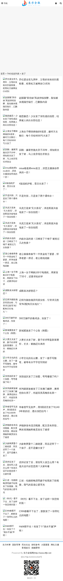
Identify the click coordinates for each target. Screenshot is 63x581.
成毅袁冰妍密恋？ (28, 291)
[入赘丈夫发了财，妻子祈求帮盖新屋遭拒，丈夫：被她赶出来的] (10, 351)
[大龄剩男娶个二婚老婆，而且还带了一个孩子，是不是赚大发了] (10, 455)
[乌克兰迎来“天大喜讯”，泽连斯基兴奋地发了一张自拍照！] (10, 217)
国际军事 (16, 545)
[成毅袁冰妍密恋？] (10, 293)
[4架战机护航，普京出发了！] (10, 189)
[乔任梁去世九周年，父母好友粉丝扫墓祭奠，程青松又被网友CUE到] (10, 91)
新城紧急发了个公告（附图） (34, 330)
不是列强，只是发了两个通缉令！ (36, 196)
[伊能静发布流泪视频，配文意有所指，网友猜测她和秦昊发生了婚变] (10, 437)
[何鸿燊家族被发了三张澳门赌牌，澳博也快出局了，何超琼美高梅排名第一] (10, 400)
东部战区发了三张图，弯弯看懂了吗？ (39, 376)
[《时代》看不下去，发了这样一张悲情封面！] (10, 504)
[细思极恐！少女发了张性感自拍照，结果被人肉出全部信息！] (10, 125)
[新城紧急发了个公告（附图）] (10, 333)
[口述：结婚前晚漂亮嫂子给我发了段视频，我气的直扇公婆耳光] (10, 492)
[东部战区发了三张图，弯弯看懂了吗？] (10, 382)
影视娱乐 (26, 548)
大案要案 (45, 545)
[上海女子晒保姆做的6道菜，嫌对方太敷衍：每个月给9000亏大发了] (10, 143)
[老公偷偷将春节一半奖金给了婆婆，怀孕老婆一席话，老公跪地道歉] (10, 266)
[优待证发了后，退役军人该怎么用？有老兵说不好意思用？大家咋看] (10, 474)
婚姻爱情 (36, 548)
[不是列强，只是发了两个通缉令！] (10, 201)
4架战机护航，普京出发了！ (33, 183)
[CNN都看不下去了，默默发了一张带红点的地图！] (10, 520)
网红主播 (55, 545)
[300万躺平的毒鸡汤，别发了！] (10, 324)
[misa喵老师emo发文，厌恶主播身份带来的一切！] (10, 177)
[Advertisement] (31, 38)
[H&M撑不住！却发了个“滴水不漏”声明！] (10, 535)
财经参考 (36, 545)
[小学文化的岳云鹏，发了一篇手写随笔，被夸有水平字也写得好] (10, 370)
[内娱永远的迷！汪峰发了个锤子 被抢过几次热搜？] (10, 247)
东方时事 (6, 545)
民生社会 (26, 545)
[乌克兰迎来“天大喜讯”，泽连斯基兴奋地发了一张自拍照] (10, 232)
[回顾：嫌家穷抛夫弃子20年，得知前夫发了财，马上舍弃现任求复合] (10, 162)
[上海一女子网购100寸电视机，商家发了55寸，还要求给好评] (10, 284)
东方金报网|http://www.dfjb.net (37, 553)
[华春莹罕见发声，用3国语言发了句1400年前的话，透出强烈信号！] (10, 419)
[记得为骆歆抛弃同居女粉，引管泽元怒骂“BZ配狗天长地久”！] (10, 312)
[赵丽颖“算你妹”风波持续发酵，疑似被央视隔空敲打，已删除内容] (10, 109)
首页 (3, 73)
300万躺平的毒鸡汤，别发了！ (35, 318)
